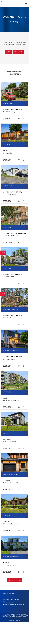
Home (9, 51)
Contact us (18, 51)
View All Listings (14, 580)
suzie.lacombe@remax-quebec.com (15, 604)
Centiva (17, 620)
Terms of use (22, 616)
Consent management (14, 617)
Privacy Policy (15, 616)
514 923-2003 (9, 602)
